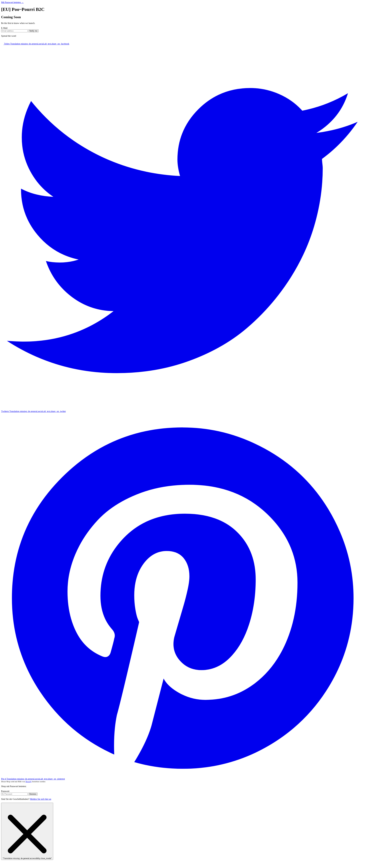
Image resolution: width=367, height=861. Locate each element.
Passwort (5, 791)
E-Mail (4, 28)
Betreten (32, 794)
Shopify (29, 782)
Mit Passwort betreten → (12, 2)
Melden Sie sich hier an (40, 799)
